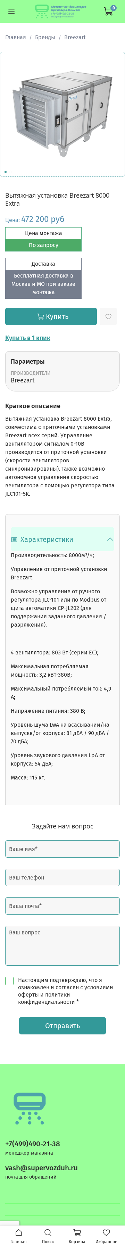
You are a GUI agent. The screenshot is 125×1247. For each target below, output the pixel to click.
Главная (15, 37)
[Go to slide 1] (6, 172)
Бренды (45, 37)
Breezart (75, 37)
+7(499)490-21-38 (32, 1144)
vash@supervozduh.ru (41, 1168)
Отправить (62, 1026)
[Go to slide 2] (10, 172)
